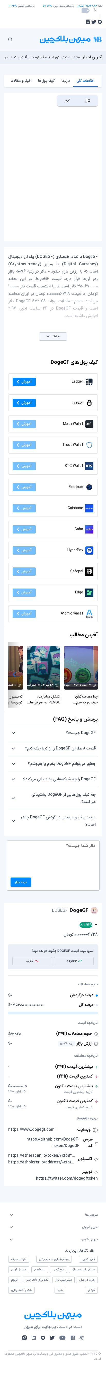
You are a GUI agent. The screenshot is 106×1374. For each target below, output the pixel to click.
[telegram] (100, 22)
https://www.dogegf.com (31, 1130)
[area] (67, 100)
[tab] (85, 81)
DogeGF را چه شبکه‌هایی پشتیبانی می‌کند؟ (59, 779)
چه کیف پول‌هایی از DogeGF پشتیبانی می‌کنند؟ (63, 798)
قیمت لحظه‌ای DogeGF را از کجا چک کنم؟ (60, 748)
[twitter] (93, 22)
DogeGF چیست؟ (81, 733)
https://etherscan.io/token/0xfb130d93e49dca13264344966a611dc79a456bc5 (42, 1156)
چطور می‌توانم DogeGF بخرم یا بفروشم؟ (62, 764)
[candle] (87, 100)
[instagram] (88, 22)
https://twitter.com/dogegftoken (67, 1179)
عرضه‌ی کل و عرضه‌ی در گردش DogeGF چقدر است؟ (58, 821)
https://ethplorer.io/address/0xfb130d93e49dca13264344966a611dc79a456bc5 (42, 1162)
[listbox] (53, 1215)
